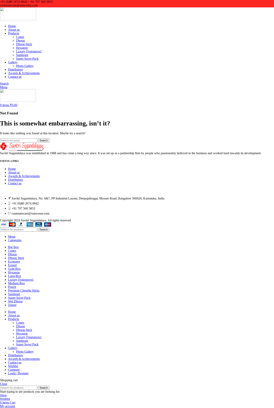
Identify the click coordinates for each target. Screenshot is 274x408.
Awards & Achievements (24, 176)
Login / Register (18, 373)
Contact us (14, 183)
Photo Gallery (25, 66)
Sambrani (22, 55)
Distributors (15, 179)
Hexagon (22, 47)
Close (3, 383)
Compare (14, 369)
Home (12, 169)
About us (14, 172)
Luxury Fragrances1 (29, 51)
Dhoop (20, 40)
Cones (20, 37)
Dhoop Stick (24, 44)
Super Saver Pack (27, 58)
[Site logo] (18, 19)
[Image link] (22, 149)
